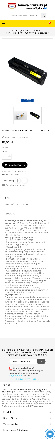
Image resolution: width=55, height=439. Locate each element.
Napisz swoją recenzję (15, 137)
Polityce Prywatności (27, 379)
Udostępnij (17, 180)
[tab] (27, 198)
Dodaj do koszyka (15, 165)
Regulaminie (16, 375)
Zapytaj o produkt (14, 185)
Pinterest (24, 180)
